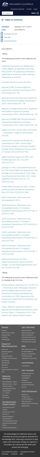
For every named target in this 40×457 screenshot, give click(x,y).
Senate (4, 330)
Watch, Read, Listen (28, 333)
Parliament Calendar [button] (17, 9)
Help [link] (21, 454)
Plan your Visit (26, 401)
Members (5, 365)
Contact (28, 9)
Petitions (25, 380)
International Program (29, 342)
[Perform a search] (3, 13)
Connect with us (27, 382)
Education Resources (29, 337)
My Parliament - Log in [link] (9, 382)
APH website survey (9, 388)
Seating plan (6, 339)
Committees (26, 366)
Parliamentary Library (29, 339)
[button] (35, 13)
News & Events (27, 330)
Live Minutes (6, 363)
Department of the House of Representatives (8, 414)
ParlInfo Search (7, 386)
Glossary (5, 395)
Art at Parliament (27, 399)
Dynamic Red (6, 335)
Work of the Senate (8, 333)
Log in (35, 9)
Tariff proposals (27, 356)
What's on (25, 395)
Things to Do (26, 397)
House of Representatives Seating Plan (10, 369)
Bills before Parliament (29, 349)
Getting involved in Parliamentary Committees (28, 375)
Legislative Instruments (29, 358)
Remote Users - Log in (9, 384)
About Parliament (27, 335)
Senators (5, 337)
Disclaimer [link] (5, 454)
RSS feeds (5, 397)
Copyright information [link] (27, 452)
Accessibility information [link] (10, 452)
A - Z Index (5, 393)
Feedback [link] (14, 454)
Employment (6, 391)
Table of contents (12, 19)
